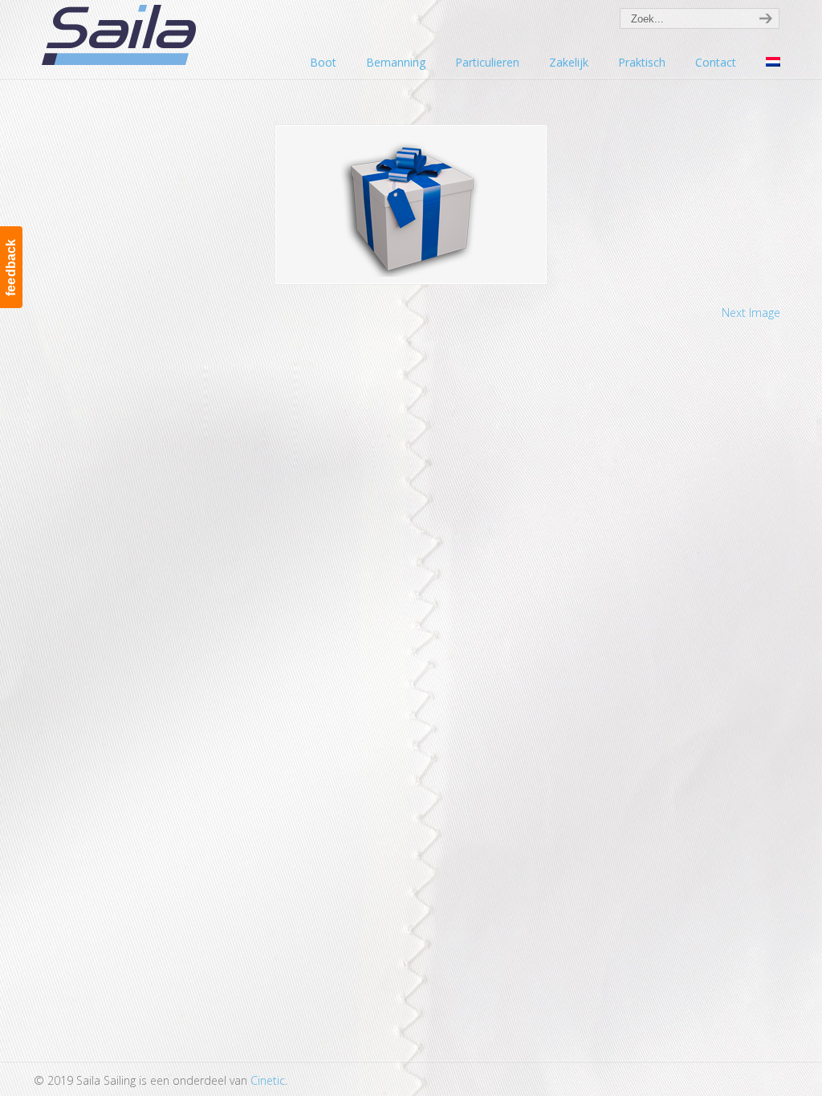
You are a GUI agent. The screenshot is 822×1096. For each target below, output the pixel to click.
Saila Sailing (122, 35)
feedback (11, 267)
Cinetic (267, 1080)
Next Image (751, 312)
